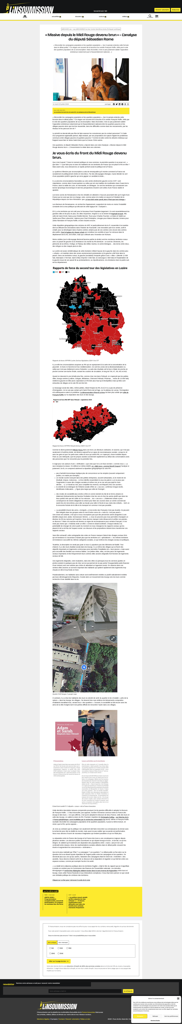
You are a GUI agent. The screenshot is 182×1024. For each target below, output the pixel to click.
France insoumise (88, 1012)
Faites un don (85, 1019)
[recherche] (150, 16)
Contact (61, 1019)
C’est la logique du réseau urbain (72, 232)
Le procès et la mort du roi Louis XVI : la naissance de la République (75, 112)
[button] (178, 998)
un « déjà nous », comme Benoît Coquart (106, 466)
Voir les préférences (171, 1016)
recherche (150, 17)
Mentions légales (155, 1020)
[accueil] (25, 16)
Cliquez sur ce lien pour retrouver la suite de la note (71, 880)
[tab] (52, 942)
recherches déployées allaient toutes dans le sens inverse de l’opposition (90, 871)
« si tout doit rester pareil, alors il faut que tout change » (105, 199)
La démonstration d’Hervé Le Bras (92, 392)
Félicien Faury (78, 450)
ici (104, 819)
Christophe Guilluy (107, 817)
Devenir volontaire (72, 1019)
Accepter (140, 1016)
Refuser (155, 1016)
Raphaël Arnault (117, 214)
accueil (25, 17)
